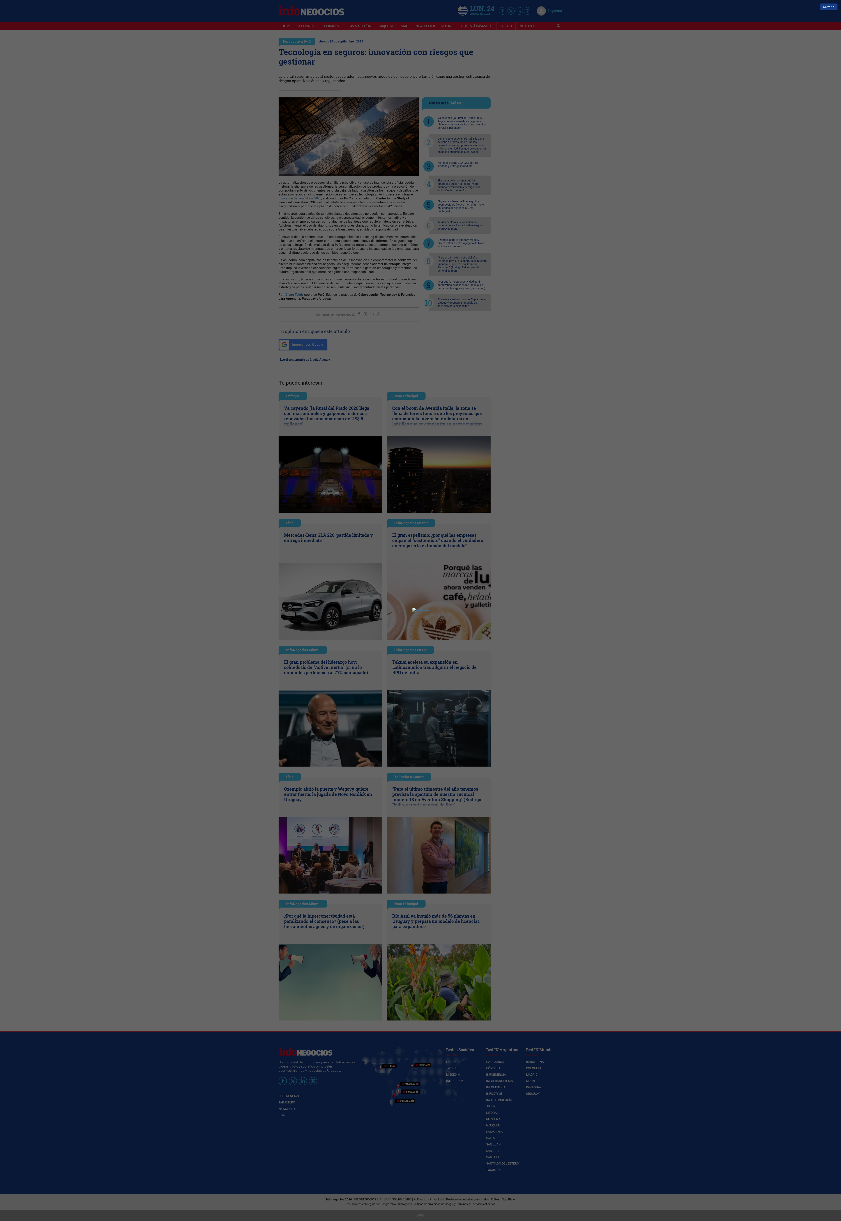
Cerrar (827, 7)
